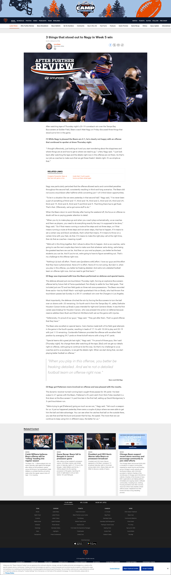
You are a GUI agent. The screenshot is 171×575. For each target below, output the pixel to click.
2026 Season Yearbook (131, 511)
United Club (80, 534)
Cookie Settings (131, 562)
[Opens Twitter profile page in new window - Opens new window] (55, 49)
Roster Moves (55, 524)
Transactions (37, 534)
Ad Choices (96, 562)
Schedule (37, 524)
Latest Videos (55, 518)
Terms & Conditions (80, 562)
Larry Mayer (57, 44)
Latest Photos (55, 515)
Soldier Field (107, 531)
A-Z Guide (107, 511)
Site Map (130, 534)
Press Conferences (56, 534)
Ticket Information (80, 511)
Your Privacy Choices (113, 562)
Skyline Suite (80, 524)
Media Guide (37, 521)
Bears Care (131, 515)
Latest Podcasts (56, 521)
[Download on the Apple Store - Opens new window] (78, 543)
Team (37, 508)
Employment (48, 562)
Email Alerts (131, 521)
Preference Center (149, 562)
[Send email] (118, 46)
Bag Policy (107, 515)
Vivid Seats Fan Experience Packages (80, 528)
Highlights (55, 531)
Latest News (56, 511)
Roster (37, 511)
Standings (37, 528)
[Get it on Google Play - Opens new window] (92, 544)
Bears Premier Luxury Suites (80, 515)
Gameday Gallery (55, 528)
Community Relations (131, 518)
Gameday (107, 508)
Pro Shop (130, 524)
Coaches (37, 518)
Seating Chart (107, 528)
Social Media (130, 531)
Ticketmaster (80, 531)
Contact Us (34, 562)
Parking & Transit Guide (107, 524)
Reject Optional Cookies (131, 568)
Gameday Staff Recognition (107, 521)
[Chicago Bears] (85, 552)
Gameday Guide (107, 518)
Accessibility (20, 562)
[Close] (168, 568)
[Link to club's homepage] (5, 20)
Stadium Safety (107, 534)
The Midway (80, 518)
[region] (85, 568)
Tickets (80, 508)
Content (55, 508)
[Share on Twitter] (114, 46)
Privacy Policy (63, 562)
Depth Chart (37, 515)
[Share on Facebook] (110, 46)
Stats (37, 531)
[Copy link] (122, 45)
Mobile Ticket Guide (80, 521)
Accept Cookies (147, 568)
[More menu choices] (62, 20)
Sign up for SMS (130, 528)
